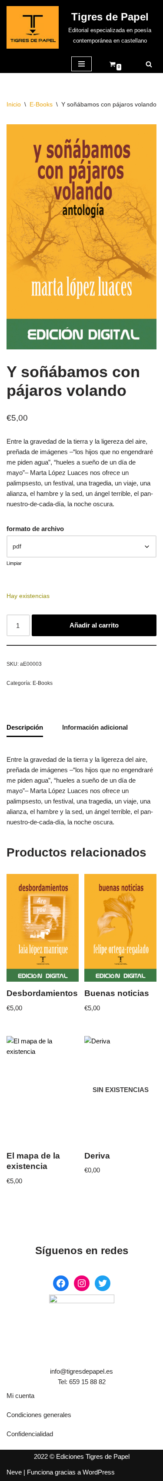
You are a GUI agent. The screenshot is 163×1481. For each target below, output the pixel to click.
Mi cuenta (20, 1395)
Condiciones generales (39, 1414)
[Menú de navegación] (81, 63)
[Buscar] (149, 64)
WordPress (99, 1472)
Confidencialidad (30, 1434)
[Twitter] (102, 1283)
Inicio (14, 104)
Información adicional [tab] (95, 727)
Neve (14, 1472)
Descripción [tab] (25, 727)
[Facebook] (61, 1283)
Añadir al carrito (94, 625)
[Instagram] (82, 1283)
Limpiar (14, 563)
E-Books (41, 104)
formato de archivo (35, 528)
